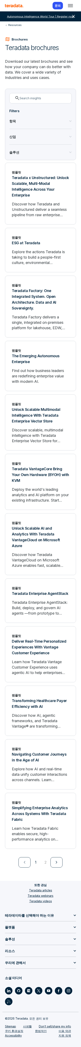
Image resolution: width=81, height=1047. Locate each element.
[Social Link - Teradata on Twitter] (38, 990)
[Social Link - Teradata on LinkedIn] (8, 990)
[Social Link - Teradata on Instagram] (68, 990)
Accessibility (13, 1035)
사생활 (27, 1026)
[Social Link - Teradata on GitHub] (18, 990)
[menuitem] (24, 862)
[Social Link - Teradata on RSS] (8, 1001)
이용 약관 (65, 1031)
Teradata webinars (40, 895)
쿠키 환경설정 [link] (14, 1031)
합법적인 (41, 1031)
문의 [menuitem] (58, 5)
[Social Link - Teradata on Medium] (28, 990)
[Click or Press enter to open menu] (70, 5)
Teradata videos (40, 901)
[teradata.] (14, 5)
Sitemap (10, 1026)
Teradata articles (40, 890)
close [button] (73, 16)
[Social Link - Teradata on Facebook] (58, 990)
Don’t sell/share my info (55, 1026)
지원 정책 (65, 1035)
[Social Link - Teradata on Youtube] (48, 990)
